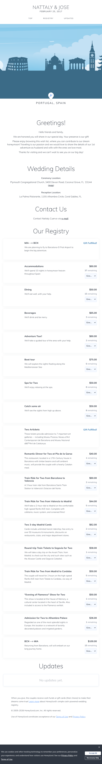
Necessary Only (93, 758)
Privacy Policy (79, 716)
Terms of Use (62, 716)
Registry (48, 18)
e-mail (64, 218)
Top (30, 18)
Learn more (34, 701)
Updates (69, 18)
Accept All (93, 753)
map (51, 185)
